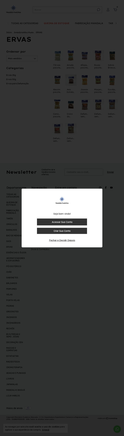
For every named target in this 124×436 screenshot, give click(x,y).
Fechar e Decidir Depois (62, 240)
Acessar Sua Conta (62, 222)
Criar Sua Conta (62, 230)
